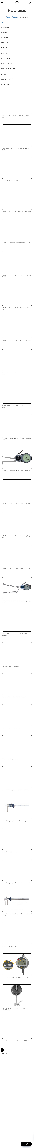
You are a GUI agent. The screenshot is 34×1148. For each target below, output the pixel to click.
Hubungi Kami (26, 1144)
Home (8, 17)
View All (5, 1054)
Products (15, 17)
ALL (2, 22)
